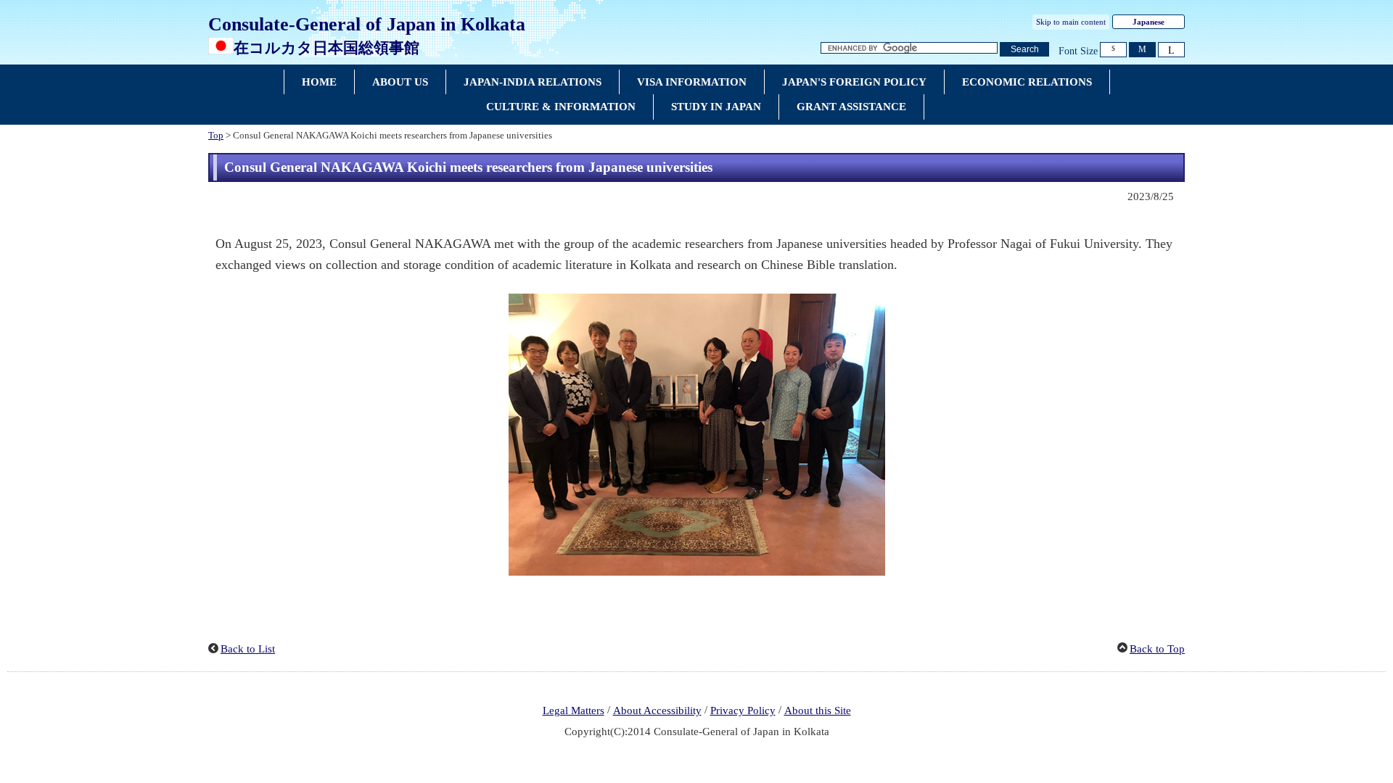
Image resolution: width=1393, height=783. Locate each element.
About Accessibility (657, 710)
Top (215, 135)
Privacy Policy (743, 710)
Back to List (248, 649)
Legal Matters (573, 710)
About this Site (817, 710)
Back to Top (1157, 649)
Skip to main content (1071, 21)
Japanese (1148, 21)
